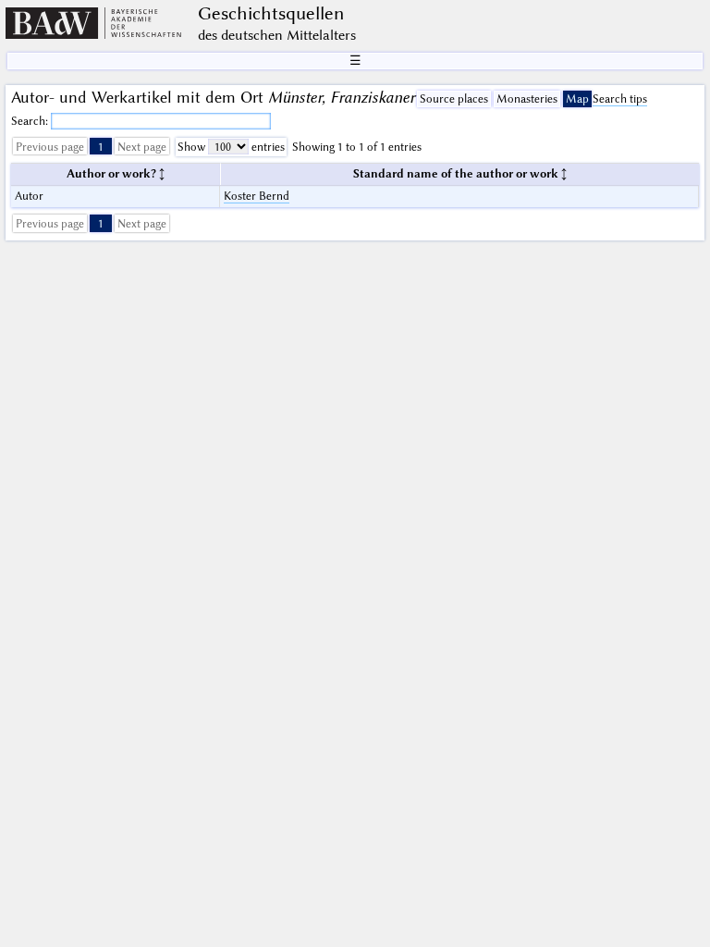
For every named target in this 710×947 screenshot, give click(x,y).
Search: (31, 121)
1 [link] (101, 147)
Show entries (231, 147)
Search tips (620, 98)
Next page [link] (141, 147)
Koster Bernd (256, 196)
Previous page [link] (50, 147)
